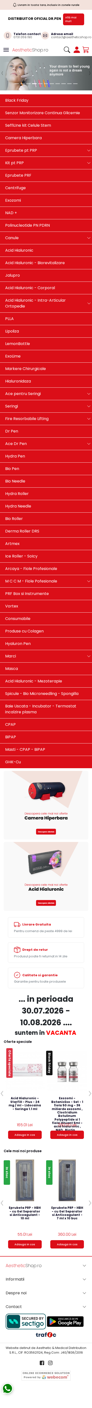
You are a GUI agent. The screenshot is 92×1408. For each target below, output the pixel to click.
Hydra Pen (15, 456)
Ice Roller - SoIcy (21, 556)
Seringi (11, 406)
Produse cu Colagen (24, 631)
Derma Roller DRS (22, 531)
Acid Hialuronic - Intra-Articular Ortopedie (35, 303)
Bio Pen (12, 468)
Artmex (12, 543)
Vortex (11, 606)
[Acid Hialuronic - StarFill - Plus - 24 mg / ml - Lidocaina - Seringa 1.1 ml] (25, 1071)
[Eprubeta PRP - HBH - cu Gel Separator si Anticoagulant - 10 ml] (25, 1180)
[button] (2, 73)
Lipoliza (12, 331)
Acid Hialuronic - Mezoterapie (33, 681)
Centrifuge (15, 188)
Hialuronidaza (18, 381)
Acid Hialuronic (19, 250)
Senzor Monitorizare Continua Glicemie (42, 113)
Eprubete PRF (18, 175)
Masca (11, 668)
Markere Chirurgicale (25, 368)
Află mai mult (71, 19)
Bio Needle (15, 481)
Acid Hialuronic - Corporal (30, 288)
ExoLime (13, 356)
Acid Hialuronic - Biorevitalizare (35, 263)
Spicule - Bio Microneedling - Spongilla (42, 693)
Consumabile (17, 618)
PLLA (9, 318)
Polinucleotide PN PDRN (27, 225)
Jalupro (12, 275)
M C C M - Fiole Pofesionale (31, 581)
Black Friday (16, 100)
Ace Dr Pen (16, 443)
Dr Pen (11, 431)
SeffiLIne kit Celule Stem (28, 125)
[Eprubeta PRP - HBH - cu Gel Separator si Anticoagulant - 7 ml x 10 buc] (67, 1180)
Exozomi (13, 200)
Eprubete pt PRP (21, 150)
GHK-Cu (13, 762)
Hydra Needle (18, 506)
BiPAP (10, 737)
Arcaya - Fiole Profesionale (31, 568)
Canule (12, 238)
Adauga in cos (24, 1135)
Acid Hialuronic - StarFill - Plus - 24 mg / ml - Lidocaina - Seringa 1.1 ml (25, 1104)
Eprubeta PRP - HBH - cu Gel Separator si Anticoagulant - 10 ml (25, 1213)
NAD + (11, 213)
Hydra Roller (17, 493)
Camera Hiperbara (23, 138)
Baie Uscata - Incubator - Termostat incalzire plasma (40, 709)
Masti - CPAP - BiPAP (25, 749)
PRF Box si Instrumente (27, 593)
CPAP (10, 724)
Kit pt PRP (14, 163)
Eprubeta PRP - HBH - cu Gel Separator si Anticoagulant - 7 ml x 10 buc (67, 1213)
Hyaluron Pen (18, 643)
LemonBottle (17, 343)
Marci (10, 656)
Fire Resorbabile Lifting (27, 418)
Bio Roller (14, 518)
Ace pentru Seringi (23, 393)
